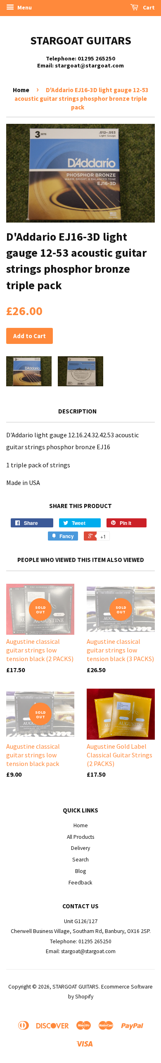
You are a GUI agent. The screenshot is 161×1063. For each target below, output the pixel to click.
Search (80, 859)
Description (77, 411)
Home (21, 90)
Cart (148, 7)
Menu (24, 7)
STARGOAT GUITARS (80, 40)
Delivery (80, 848)
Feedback (80, 882)
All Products (80, 836)
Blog (80, 871)
